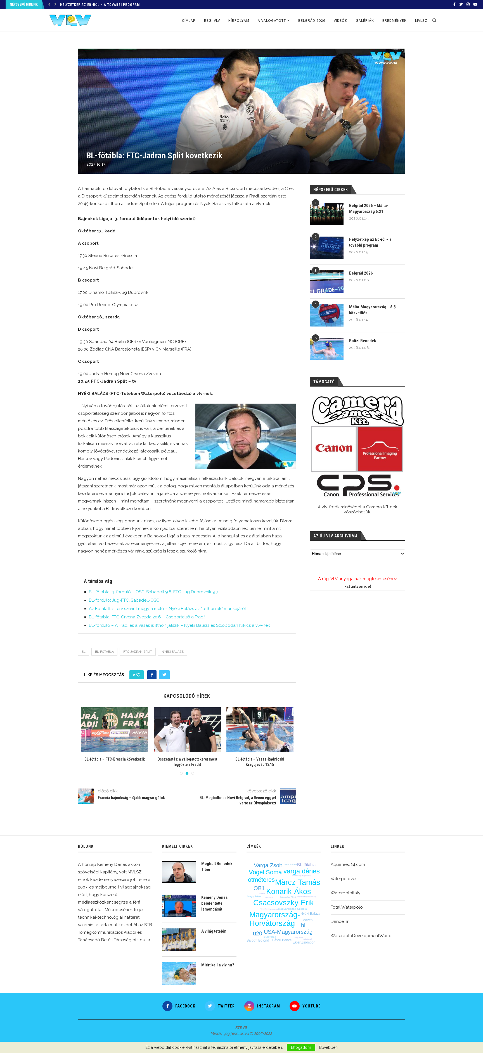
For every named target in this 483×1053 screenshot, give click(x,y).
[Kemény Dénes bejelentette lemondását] (179, 906)
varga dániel (299, 937)
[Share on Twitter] (164, 674)
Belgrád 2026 (72, 5)
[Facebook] (454, 4)
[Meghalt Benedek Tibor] (179, 872)
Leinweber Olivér (288, 897)
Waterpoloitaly (345, 892)
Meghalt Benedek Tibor (216, 866)
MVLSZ (421, 20)
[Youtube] (475, 4)
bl (84, 652)
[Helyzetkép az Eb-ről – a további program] (327, 248)
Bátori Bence (282, 940)
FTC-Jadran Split (137, 652)
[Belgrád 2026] (327, 281)
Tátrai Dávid (269, 898)
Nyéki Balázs (173, 652)
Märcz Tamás (297, 882)
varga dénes (301, 871)
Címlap (189, 20)
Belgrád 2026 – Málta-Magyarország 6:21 (368, 208)
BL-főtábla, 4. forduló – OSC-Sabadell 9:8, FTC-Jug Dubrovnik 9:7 (153, 591)
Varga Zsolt (268, 865)
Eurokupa (270, 936)
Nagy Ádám (274, 909)
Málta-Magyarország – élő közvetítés (372, 309)
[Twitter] (461, 4)
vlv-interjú (262, 893)
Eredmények (394, 20)
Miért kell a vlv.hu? (217, 965)
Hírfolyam (238, 20)
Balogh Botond (258, 940)
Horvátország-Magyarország (301, 875)
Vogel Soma (265, 872)
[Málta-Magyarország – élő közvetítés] (327, 315)
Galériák (365, 20)
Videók (340, 20)
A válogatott (272, 20)
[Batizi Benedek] (327, 349)
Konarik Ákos (288, 891)
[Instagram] (468, 4)
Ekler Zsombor (304, 942)
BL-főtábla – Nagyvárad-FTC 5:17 (187, 759)
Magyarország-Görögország (306, 896)
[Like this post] (138, 674)
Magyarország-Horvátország (274, 919)
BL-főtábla (104, 652)
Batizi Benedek (362, 340)
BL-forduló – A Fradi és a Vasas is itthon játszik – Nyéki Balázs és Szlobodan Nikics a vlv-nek (179, 625)
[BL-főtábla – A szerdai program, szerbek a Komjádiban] (114, 729)
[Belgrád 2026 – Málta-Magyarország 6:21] (327, 214)
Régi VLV (212, 20)
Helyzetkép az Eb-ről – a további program (370, 242)
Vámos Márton (265, 909)
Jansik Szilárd (290, 864)
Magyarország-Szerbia (292, 908)
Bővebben (328, 1047)
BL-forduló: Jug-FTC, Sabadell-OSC (124, 600)
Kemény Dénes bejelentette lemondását (214, 903)
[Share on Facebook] (152, 674)
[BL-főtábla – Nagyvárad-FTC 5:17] (187, 729)
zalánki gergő (307, 939)
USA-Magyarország (288, 932)
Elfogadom (301, 1047)
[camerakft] (357, 446)
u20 (257, 933)
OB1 (259, 888)
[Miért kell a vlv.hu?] (179, 973)
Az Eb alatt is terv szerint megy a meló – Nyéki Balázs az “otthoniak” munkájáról (167, 608)
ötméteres (261, 879)
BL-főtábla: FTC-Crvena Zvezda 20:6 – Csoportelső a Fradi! (147, 617)
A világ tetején (213, 931)
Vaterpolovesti (345, 878)
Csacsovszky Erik (283, 903)
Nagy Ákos (254, 896)
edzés (307, 920)
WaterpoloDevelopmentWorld (361, 935)
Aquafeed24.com (348, 864)
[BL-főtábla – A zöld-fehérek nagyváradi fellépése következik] (259, 729)
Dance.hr (340, 921)
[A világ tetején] (179, 939)
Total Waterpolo (347, 907)
